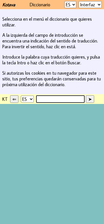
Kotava (8, 4)
